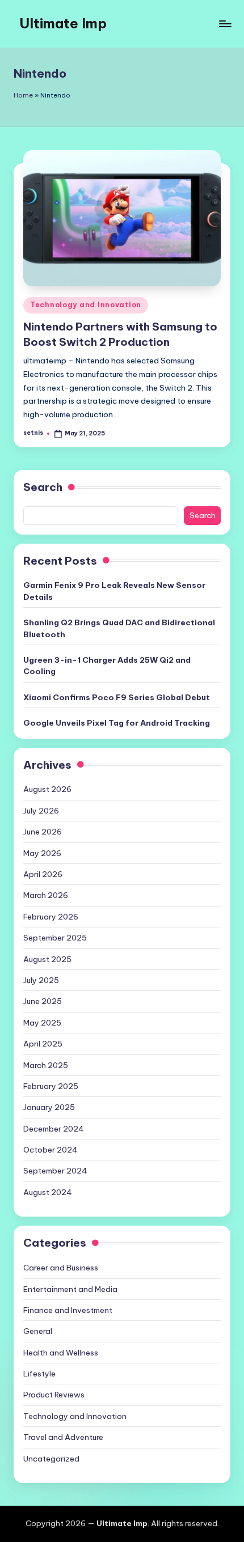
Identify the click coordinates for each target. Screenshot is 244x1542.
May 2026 (42, 853)
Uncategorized (51, 1459)
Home (23, 95)
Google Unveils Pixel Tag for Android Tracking (116, 723)
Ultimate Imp (63, 23)
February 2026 (50, 917)
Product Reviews (54, 1395)
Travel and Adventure (63, 1437)
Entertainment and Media (70, 1289)
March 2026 (45, 895)
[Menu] (224, 23)
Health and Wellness (60, 1353)
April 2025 (42, 1044)
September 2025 (55, 938)
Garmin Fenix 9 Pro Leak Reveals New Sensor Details (114, 590)
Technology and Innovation (85, 304)
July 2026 (41, 811)
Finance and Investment (67, 1310)
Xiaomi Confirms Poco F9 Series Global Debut (116, 697)
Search (42, 487)
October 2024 (50, 1150)
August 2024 (47, 1192)
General (37, 1331)
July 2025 (41, 980)
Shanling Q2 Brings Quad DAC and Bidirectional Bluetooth (119, 628)
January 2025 (49, 1107)
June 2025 (42, 1001)
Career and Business (60, 1268)
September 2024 (55, 1171)
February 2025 (50, 1086)
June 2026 (42, 832)
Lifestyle (39, 1374)
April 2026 (42, 874)
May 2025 (42, 1023)
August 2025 (47, 959)
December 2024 (53, 1129)
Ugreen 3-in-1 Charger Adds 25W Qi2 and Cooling (107, 665)
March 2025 (45, 1065)
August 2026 (47, 789)
